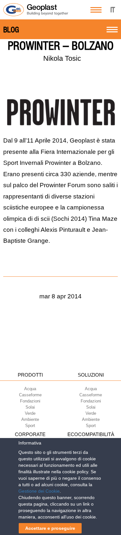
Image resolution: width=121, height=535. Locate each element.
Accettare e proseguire (50, 528)
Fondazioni (30, 401)
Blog (11, 29)
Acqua (30, 388)
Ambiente (30, 419)
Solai (30, 407)
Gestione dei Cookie (39, 491)
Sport (30, 425)
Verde (30, 413)
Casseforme (30, 394)
